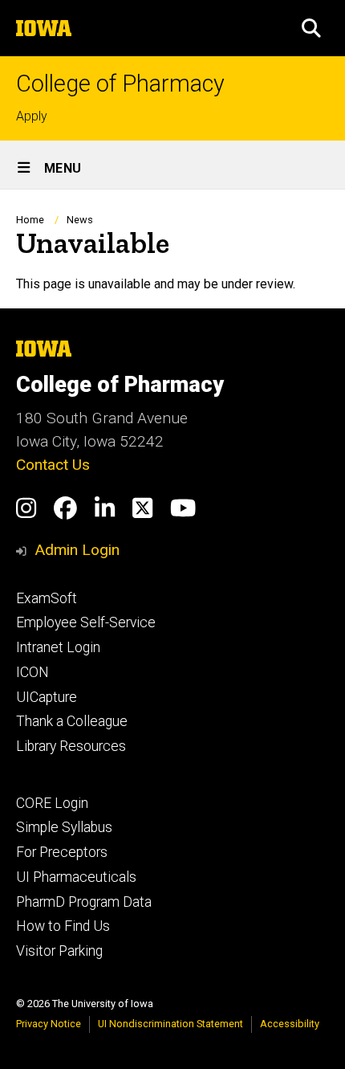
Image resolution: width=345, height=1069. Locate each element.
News (80, 220)
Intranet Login (58, 647)
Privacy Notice (48, 1024)
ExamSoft (46, 598)
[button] (311, 28)
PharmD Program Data (84, 902)
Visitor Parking (59, 951)
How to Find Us (63, 926)
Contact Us (53, 464)
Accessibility (289, 1024)
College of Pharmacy (120, 84)
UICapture (46, 697)
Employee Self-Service (86, 622)
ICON (32, 672)
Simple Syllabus (64, 827)
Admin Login (77, 550)
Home (30, 220)
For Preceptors (62, 852)
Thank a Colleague (72, 721)
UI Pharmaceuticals (76, 877)
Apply (31, 116)
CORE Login (52, 803)
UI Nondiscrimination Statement (170, 1024)
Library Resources (71, 746)
